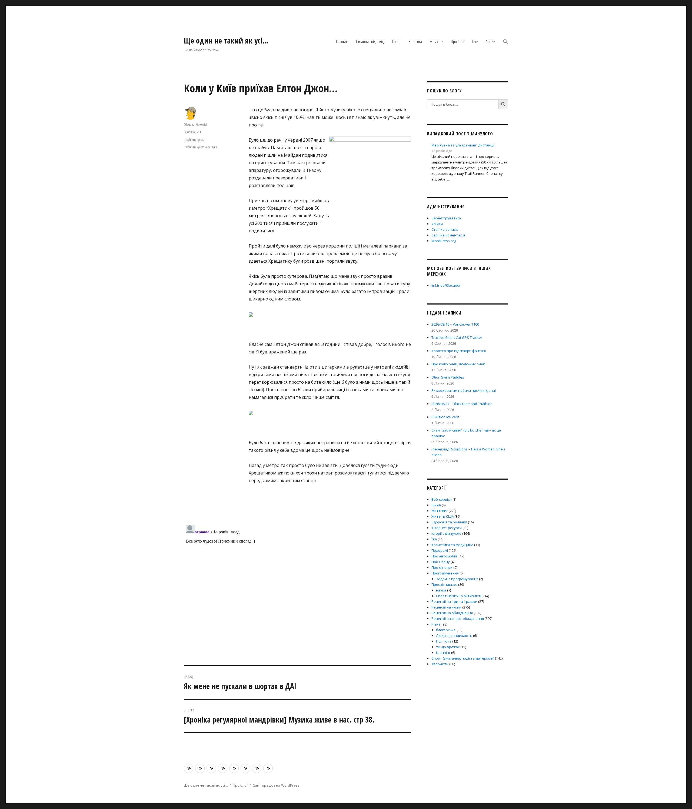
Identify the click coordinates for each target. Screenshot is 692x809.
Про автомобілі (444, 556)
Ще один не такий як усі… (226, 40)
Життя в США (442, 516)
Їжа (434, 539)
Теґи (475, 42)
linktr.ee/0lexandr (446, 285)
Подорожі (439, 550)
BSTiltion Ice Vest (445, 416)
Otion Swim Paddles (447, 377)
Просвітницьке (444, 584)
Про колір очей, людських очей (458, 364)
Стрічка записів (444, 229)
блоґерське (446, 629)
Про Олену (440, 561)
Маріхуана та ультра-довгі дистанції (462, 145)
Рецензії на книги (446, 607)
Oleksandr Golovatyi (195, 124)
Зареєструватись (446, 218)
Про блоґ (457, 42)
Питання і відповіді (370, 42)
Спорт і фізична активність (459, 595)
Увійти (437, 223)
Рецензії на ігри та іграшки (454, 601)
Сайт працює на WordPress (276, 785)
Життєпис (439, 510)
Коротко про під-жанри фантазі (458, 350)
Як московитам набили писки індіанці (463, 390)
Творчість (439, 663)
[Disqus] (297, 590)
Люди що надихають (454, 635)
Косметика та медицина (452, 544)
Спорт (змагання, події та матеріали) (462, 658)
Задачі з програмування (457, 578)
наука (441, 590)
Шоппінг (443, 652)
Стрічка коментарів (448, 235)
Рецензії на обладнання (452, 612)
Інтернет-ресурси (446, 527)
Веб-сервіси (441, 499)
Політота (443, 641)
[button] (505, 42)
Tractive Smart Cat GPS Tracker (456, 337)
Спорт (396, 42)
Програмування (445, 573)
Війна (436, 505)
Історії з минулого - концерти (200, 147)
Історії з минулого (194, 139)
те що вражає (448, 646)
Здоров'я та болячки (449, 522)
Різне (436, 624)
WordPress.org (443, 240)
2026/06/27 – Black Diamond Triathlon (462, 403)
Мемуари (436, 42)
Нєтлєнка (415, 42)
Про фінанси (442, 567)
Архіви (490, 42)
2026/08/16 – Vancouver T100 (455, 324)
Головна (342, 42)
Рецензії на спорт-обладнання (457, 618)
